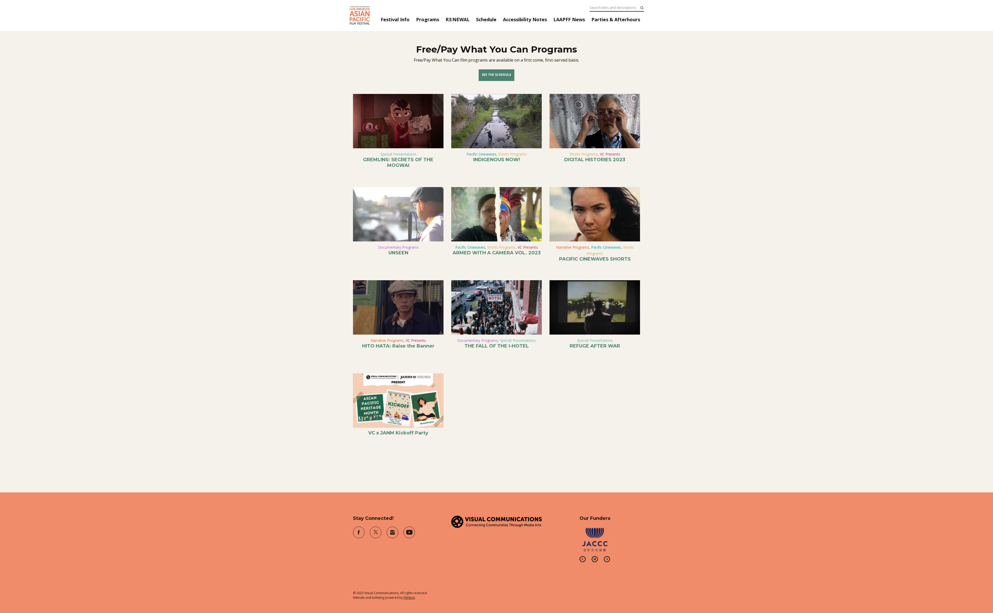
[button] (583, 559)
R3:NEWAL (458, 19)
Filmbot (409, 597)
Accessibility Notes (525, 19)
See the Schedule (496, 74)
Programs (427, 19)
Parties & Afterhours (615, 19)
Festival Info (395, 19)
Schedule (486, 19)
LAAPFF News (569, 19)
